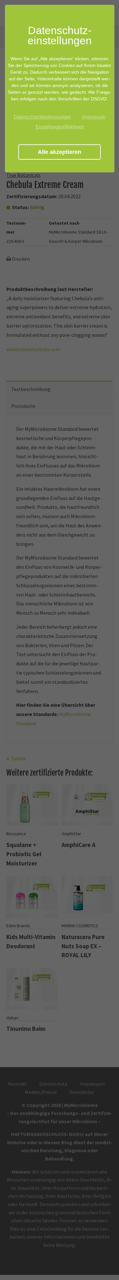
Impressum (94, 116)
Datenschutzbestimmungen (42, 116)
